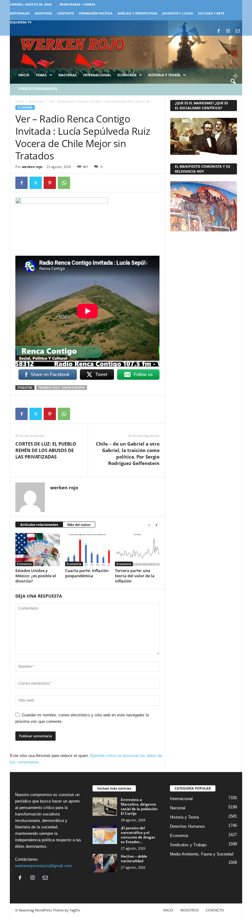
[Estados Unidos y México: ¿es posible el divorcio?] (37, 549)
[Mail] (237, 31)
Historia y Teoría (164, 75)
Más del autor (79, 524)
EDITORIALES (20, 13)
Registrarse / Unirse (77, 4)
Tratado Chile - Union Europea (61, 388)
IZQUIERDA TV (21, 22)
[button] (233, 82)
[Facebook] (218, 31)
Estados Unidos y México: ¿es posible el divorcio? (35, 576)
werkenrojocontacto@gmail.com (43, 865)
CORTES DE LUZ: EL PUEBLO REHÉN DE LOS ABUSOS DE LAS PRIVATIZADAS (45, 450)
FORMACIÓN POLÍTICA (95, 13)
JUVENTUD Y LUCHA (177, 13)
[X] (36, 183)
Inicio (24, 75)
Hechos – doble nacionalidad (134, 858)
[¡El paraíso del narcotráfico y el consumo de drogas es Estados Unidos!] (105, 835)
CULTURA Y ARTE (211, 13)
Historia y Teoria (184, 817)
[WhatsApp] (64, 183)
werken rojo (32, 166)
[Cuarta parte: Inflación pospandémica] (87, 549)
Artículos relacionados (39, 524)
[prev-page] (149, 525)
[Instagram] (228, 31)
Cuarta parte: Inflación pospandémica (86, 573)
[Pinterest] (50, 183)
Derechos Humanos (187, 826)
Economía (126, 75)
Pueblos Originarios (37, 88)
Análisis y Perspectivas (137, 13)
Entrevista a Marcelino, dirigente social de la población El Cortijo (139, 806)
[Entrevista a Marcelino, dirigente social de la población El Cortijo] (105, 806)
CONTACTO (65, 13)
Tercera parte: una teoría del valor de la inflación (135, 576)
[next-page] (156, 525)
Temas (41, 75)
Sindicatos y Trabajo (188, 845)
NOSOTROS (43, 13)
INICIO (168, 910)
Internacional (97, 75)
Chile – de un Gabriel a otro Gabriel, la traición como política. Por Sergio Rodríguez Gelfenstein (127, 453)
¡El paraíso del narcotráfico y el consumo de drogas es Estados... (138, 834)
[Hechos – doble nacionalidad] (105, 863)
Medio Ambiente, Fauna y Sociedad (201, 854)
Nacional (67, 75)
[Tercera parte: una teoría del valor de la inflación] (137, 549)
